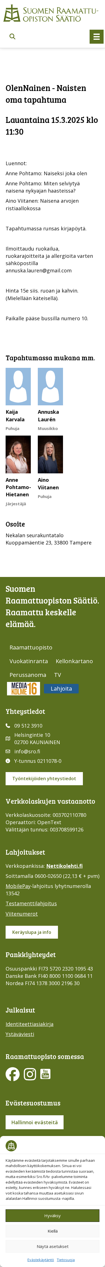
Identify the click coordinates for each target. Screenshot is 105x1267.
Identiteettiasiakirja (29, 1024)
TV (57, 675)
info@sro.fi (27, 751)
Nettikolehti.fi (64, 865)
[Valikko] (97, 37)
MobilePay (18, 886)
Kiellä (53, 1231)
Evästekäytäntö (40, 1259)
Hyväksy (52, 1215)
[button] (12, 37)
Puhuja (12, 428)
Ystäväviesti (20, 1034)
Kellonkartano (74, 661)
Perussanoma (28, 675)
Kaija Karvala (15, 415)
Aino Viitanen (48, 483)
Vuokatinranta (29, 661)
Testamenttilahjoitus (31, 903)
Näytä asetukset (53, 1246)
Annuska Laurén (48, 415)
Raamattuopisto (31, 647)
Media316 (23, 688)
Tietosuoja (66, 1259)
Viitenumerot (22, 913)
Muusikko (48, 428)
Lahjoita (61, 688)
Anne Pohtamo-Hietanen (18, 487)
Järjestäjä (16, 503)
